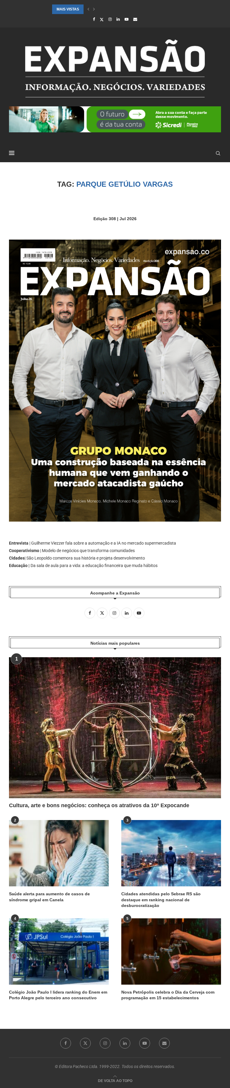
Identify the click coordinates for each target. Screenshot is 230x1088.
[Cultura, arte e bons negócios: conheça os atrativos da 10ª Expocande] (115, 727)
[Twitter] (102, 19)
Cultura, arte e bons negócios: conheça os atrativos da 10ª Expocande (99, 805)
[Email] (135, 19)
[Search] (218, 153)
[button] (88, 9)
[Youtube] (126, 19)
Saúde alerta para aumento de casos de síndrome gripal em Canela (49, 896)
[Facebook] (94, 19)
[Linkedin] (118, 19)
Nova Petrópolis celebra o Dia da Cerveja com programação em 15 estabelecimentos (167, 995)
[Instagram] (110, 19)
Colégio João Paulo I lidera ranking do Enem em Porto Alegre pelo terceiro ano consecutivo (58, 995)
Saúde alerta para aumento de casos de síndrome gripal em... (116, 9)
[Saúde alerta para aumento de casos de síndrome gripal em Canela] (59, 853)
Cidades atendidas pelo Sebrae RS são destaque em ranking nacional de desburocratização (161, 899)
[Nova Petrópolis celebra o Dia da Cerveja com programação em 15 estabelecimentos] (171, 951)
